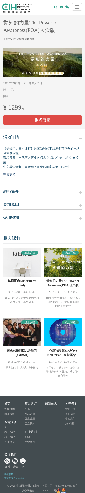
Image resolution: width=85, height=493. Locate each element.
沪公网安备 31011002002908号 (39, 490)
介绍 (27, 437)
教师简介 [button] (11, 192)
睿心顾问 (70, 418)
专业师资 (9, 441)
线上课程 (9, 432)
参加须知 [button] (11, 217)
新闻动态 (51, 404)
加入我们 (70, 423)
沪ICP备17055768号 (66, 485)
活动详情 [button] (11, 137)
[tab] (42, 139)
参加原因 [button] (11, 204)
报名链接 (42, 120)
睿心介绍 (70, 409)
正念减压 (30, 418)
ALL (6, 427)
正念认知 (30, 423)
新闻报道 (9, 413)
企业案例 (30, 441)
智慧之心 (30, 413)
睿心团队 (70, 413)
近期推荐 (9, 409)
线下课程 (9, 437)
